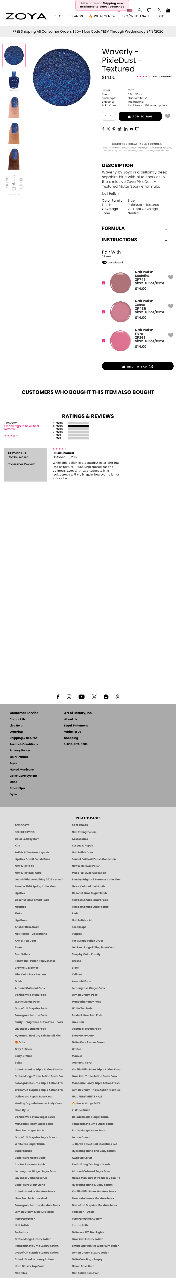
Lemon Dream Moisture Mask (34, 1212)
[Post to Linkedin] (126, 128)
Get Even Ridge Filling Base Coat (93, 947)
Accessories (80, 839)
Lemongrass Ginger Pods (88, 988)
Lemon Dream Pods (85, 995)
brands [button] (76, 16)
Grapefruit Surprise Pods (31, 1008)
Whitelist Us (72, 732)
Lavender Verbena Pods (30, 1028)
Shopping (71, 738)
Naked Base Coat (83, 1266)
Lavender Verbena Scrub (31, 1178)
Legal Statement (76, 725)
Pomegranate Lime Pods (31, 1015)
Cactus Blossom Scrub (30, 1164)
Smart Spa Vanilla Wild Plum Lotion (95, 1246)
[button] (26, 16)
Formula (113, 228)
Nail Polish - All (82, 920)
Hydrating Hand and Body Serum (94, 1151)
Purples (77, 934)
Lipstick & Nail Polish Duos (32, 859)
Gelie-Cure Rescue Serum (89, 1042)
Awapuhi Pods (81, 981)
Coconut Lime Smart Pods (32, 900)
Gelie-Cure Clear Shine (30, 1185)
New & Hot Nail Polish (86, 866)
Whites (76, 1049)
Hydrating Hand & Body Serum (92, 1185)
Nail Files (21, 1273)
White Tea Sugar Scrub (30, 1144)
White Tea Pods (82, 1008)
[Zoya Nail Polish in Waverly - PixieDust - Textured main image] (14, 55)
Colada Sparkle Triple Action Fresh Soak (39, 1069)
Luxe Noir (78, 1022)
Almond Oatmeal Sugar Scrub (91, 1171)
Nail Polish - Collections (31, 934)
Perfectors (21, 1232)
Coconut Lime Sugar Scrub (89, 893)
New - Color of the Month (88, 886)
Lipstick (20, 893)
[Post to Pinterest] (113, 128)
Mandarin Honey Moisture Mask (93, 1198)
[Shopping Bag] (168, 11)
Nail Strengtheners (84, 832)
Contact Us (17, 719)
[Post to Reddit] (119, 128)
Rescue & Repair (82, 845)
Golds (19, 981)
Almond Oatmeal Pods (30, 988)
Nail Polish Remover (85, 1273)
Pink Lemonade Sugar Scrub (90, 907)
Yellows (77, 974)
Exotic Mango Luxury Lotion (33, 1239)
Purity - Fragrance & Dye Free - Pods (39, 1022)
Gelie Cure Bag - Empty (87, 1259)
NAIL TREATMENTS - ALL (87, 1096)
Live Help (16, 725)
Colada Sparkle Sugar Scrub (90, 1117)
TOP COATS (22, 825)
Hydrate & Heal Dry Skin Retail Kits (38, 1035)
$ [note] (140, 288)
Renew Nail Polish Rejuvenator (35, 961)
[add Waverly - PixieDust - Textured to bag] (167, 116)
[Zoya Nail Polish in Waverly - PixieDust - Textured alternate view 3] (14, 132)
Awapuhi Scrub (82, 1157)
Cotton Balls (80, 1225)
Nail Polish (110, 193)
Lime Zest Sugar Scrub (29, 1130)
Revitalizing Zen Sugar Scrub (91, 1164)
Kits (17, 845)
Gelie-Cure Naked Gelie (30, 1157)
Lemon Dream (81, 1137)
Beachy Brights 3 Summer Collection (96, 879)
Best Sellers (22, 954)
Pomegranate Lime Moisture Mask (37, 1205)
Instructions (119, 239)
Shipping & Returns (23, 738)
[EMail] (131, 128)
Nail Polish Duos (83, 852)
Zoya (13, 763)
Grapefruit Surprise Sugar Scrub (35, 1137)
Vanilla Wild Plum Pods (30, 995)
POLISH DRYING (25, 832)
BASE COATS (80, 825)
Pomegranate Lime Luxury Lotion (37, 1246)
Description (117, 165)
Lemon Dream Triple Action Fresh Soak (96, 1090)
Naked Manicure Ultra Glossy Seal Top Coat (96, 1178)
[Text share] (137, 128)
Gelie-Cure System (23, 776)
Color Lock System (27, 839)
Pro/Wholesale (135, 16)
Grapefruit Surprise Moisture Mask (94, 1205)
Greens (76, 961)
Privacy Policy (20, 750)
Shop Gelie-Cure (83, 1035)
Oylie (13, 794)
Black (75, 967)
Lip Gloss (21, 920)
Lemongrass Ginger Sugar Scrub (36, 1171)
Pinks (18, 913)
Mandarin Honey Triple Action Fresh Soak (96, 1083)
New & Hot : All (24, 866)
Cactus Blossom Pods (86, 1028)
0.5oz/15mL (122, 94)
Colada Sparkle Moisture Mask (35, 1191)
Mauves (77, 1056)
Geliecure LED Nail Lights (88, 1232)
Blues (18, 947)
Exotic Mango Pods (27, 1001)
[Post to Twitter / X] (108, 128)
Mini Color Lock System (30, 974)
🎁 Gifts (20, 1042)
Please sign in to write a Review (21, 428)
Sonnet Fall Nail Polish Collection (94, 859)
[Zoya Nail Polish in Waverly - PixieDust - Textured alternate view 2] (14, 107)
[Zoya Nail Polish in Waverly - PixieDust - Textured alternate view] (14, 81)
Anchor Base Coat (27, 927)
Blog (160, 16)
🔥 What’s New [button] (102, 16)
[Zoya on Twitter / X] (94, 696)
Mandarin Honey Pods (86, 1001)
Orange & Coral (82, 1062)
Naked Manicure (22, 769)
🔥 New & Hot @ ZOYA (86, 1103)
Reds (75, 913)
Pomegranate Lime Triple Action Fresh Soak (39, 1083)
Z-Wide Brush (81, 1110)
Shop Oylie (22, 1110)
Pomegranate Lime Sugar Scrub (93, 1124)
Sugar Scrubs (23, 1151)
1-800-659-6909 (76, 744)
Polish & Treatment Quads (32, 852)
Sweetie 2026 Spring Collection (35, 886)
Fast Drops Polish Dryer (87, 940)
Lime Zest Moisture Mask (31, 1198)
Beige (18, 1062)
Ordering (16, 732)
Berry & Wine (23, 1056)
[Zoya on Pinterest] (117, 696)
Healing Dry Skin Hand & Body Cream (39, 1103)
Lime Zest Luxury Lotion (87, 1239)
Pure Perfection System (87, 1218)
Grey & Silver (23, 1049)
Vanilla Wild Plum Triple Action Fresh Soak (96, 1069)
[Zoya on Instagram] (69, 696)
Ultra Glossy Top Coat (29, 1266)
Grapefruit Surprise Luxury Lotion (37, 1252)
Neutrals (20, 907)
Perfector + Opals (83, 1212)
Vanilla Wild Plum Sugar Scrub (35, 1117)
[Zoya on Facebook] (57, 696)
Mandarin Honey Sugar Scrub (34, 1124)
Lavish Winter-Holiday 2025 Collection (39, 879)
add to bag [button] (135, 116)
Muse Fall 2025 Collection (89, 873)
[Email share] (131, 128)
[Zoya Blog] (106, 696)
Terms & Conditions (24, 744)
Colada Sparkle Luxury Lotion (34, 1259)
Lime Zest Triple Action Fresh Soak (94, 1076)
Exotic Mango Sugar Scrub (89, 1130)
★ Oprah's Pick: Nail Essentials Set (94, 1144)
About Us (70, 719)
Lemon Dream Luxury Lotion (90, 1252)
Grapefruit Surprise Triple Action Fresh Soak (39, 1090)
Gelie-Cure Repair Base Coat (34, 1096)
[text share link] (137, 128)
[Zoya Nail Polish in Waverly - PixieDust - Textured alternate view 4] (14, 158)
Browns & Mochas (27, 967)
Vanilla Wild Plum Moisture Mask (94, 1191)
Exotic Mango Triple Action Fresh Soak (39, 1076)
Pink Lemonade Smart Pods (90, 900)
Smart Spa (17, 788)
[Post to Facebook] (103, 128)
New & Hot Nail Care (28, 873)
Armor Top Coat (25, 940)
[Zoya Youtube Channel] (81, 696)
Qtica (13, 782)
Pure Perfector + (25, 1218)
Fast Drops (79, 927)
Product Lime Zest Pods (87, 1015)
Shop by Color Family (86, 954)
